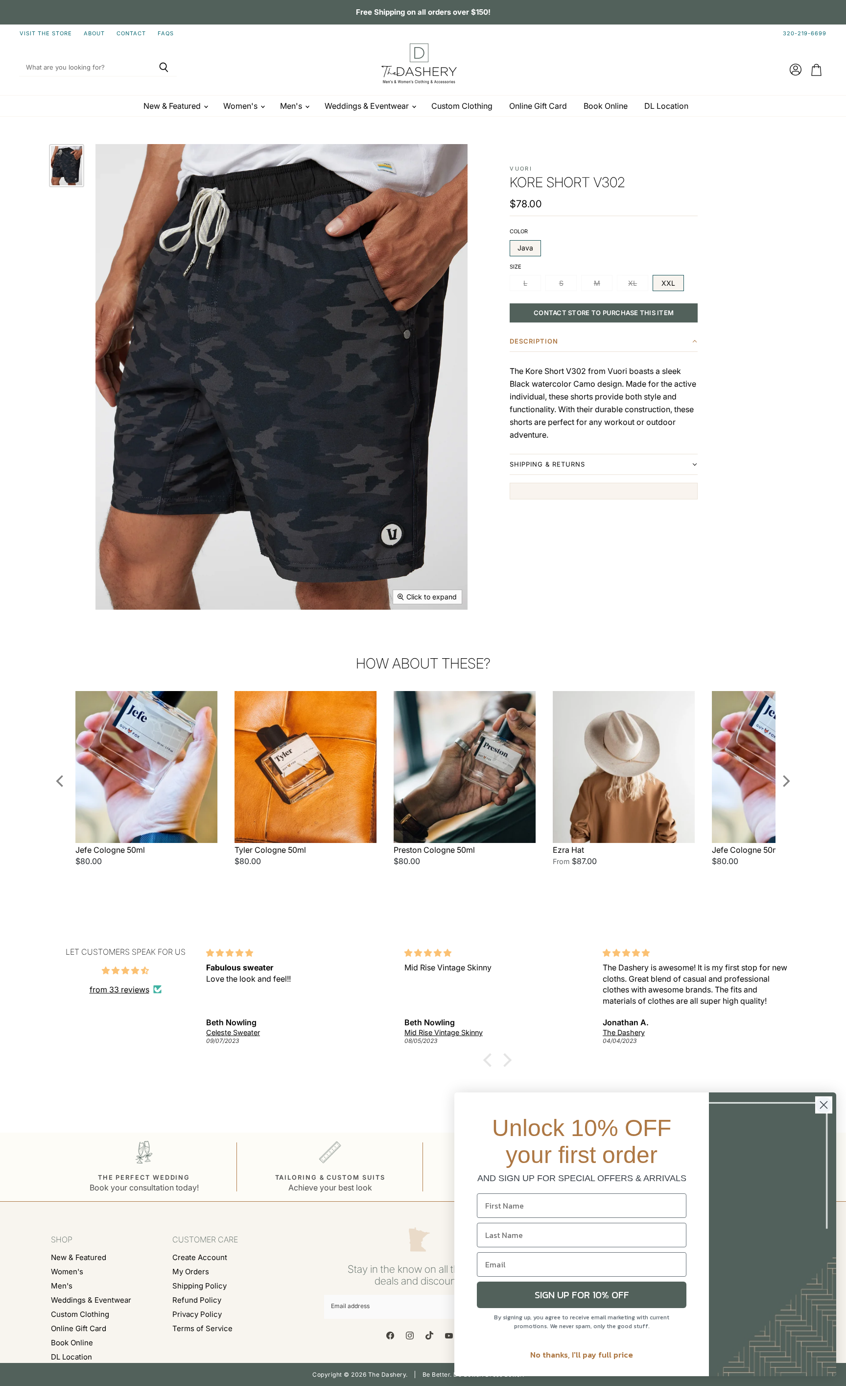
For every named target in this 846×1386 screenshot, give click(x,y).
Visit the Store (46, 33)
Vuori (521, 168)
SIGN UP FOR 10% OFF (582, 1294)
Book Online (606, 106)
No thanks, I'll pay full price (581, 1355)
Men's (292, 106)
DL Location (666, 106)
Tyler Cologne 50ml (270, 850)
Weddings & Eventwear (368, 106)
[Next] (785, 781)
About (94, 33)
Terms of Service (202, 1328)
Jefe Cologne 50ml (110, 850)
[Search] (164, 67)
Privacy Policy (197, 1314)
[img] (125, 970)
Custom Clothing (462, 106)
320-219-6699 (804, 33)
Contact (131, 33)
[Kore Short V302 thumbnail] (66, 165)
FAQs (166, 33)
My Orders (190, 1271)
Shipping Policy (199, 1285)
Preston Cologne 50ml (434, 850)
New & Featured (173, 106)
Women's (241, 106)
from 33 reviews (119, 989)
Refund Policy (196, 1300)
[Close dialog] (823, 1105)
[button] (604, 343)
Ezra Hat (568, 850)
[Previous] (60, 781)
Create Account (199, 1257)
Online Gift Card (538, 106)
